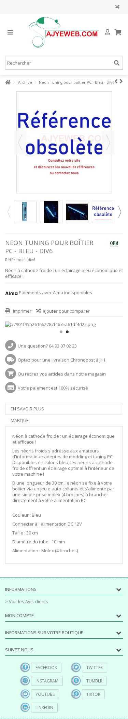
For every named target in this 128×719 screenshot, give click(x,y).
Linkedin (44, 707)
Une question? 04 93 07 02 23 (47, 346)
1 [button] (61, 331)
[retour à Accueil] (7, 82)
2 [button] (67, 331)
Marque (20, 420)
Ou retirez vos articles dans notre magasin (62, 374)
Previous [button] (8, 211)
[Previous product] (116, 81)
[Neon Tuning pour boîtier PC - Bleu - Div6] (25, 212)
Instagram (46, 681)
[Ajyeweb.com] (64, 32)
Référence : (16, 259)
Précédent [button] (20, 142)
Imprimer (21, 311)
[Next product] (121, 81)
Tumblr (94, 681)
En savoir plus (27, 409)
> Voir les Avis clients (26, 601)
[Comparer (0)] (117, 7)
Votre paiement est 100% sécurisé (53, 388)
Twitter (94, 667)
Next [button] (119, 211)
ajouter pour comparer (66, 311)
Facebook (46, 667)
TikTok (93, 694)
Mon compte (19, 615)
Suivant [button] (108, 142)
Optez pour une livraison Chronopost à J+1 (61, 360)
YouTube (45, 694)
